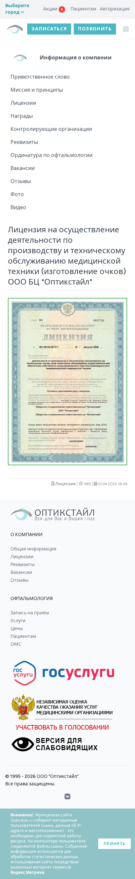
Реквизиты (24, 142)
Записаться (49, 29)
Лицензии (23, 103)
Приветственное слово (40, 77)
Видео (18, 207)
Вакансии (22, 168)
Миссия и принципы (36, 90)
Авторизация (115, 9)
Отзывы (20, 181)
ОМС (15, 644)
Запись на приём (29, 613)
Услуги (18, 621)
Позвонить (95, 29)
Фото (17, 194)
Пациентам (83, 9)
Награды (21, 116)
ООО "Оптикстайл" (58, 776)
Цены (16, 628)
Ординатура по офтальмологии (51, 155)
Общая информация (33, 549)
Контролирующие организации (51, 129)
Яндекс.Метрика (27, 872)
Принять (114, 843)
